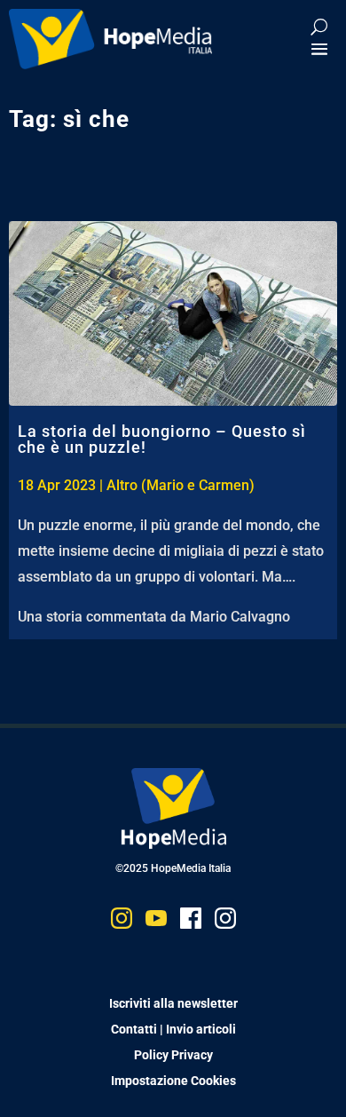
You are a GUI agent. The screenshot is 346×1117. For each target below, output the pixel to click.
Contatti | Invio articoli (173, 1029)
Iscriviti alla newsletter (173, 1003)
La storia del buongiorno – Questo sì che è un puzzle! (162, 439)
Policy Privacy (173, 1055)
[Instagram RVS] (225, 922)
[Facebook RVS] (190, 922)
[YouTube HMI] (156, 922)
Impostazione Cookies (173, 1080)
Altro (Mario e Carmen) (180, 485)
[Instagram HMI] (121, 922)
